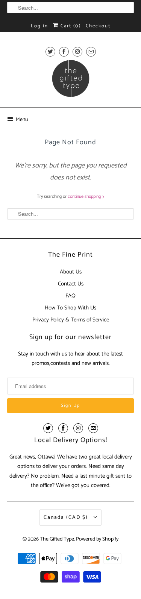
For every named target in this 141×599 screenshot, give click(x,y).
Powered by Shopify (97, 539)
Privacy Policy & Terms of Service (70, 319)
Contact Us (70, 283)
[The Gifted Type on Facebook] (64, 51)
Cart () (70, 26)
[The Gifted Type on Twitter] (50, 51)
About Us (71, 271)
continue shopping (85, 196)
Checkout (98, 26)
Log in (39, 26)
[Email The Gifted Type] (91, 51)
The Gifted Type (57, 539)
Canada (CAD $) (67, 517)
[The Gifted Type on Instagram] (77, 51)
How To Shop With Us (70, 307)
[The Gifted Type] (70, 81)
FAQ (70, 295)
